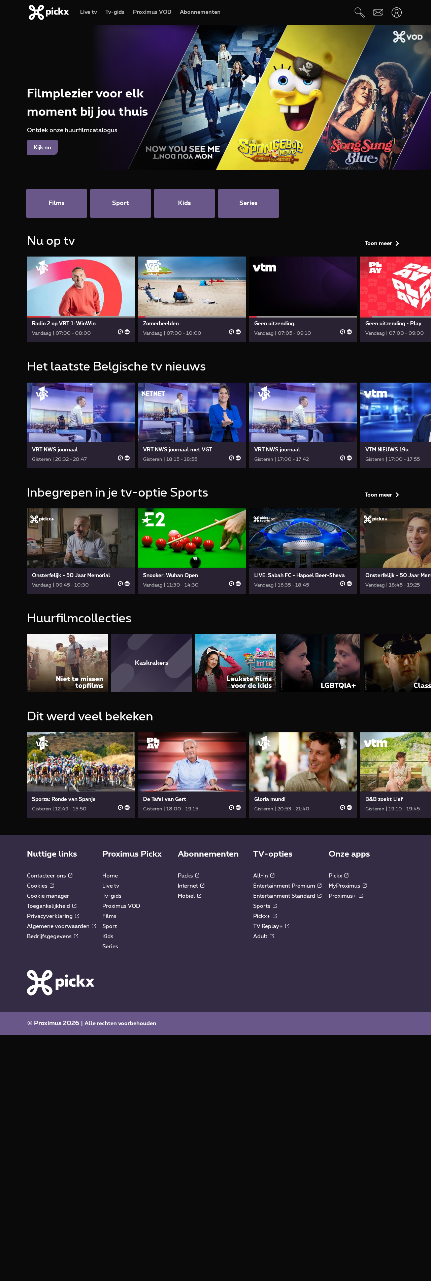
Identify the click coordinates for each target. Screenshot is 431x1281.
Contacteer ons (47, 875)
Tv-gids (112, 896)
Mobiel (187, 896)
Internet (188, 886)
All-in (261, 875)
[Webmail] (378, 12)
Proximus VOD (121, 906)
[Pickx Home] (60, 982)
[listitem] (67, 663)
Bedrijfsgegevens (50, 936)
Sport (109, 926)
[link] (81, 299)
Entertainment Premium (285, 886)
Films (109, 916)
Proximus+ (343, 896)
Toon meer (378, 243)
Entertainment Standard (285, 896)
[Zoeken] (359, 12)
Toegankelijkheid (49, 906)
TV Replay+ (268, 926)
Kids (107, 936)
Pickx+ (262, 916)
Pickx (336, 875)
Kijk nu (42, 147)
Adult (261, 936)
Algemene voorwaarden (59, 926)
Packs (186, 875)
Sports (262, 906)
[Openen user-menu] (396, 12)
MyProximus (345, 886)
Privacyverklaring (50, 916)
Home (110, 875)
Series (110, 946)
